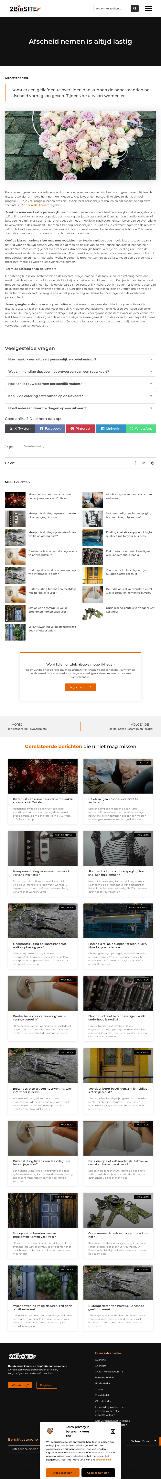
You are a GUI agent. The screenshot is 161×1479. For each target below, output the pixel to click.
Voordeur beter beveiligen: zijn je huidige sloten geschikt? (117, 1090)
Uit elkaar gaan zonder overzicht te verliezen (113, 800)
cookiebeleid (103, 1459)
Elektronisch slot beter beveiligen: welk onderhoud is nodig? (116, 1017)
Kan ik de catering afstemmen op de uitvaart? (80, 396)
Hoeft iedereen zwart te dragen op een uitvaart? (80, 408)
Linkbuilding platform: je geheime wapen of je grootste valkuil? (109, 1411)
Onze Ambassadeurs (107, 1371)
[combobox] (112, 8)
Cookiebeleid (102, 1395)
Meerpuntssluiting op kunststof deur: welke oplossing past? (39, 945)
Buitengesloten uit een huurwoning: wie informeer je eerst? (42, 1090)
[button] (113, 1432)
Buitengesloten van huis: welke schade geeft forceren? (116, 1307)
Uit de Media (102, 1383)
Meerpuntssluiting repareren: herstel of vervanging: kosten (41, 873)
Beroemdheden (104, 1377)
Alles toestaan (62, 1472)
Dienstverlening (16, 78)
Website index (103, 1401)
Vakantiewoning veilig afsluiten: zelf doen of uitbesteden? (42, 1307)
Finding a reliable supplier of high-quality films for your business (117, 945)
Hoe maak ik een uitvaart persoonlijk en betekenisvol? (80, 359)
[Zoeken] (135, 8)
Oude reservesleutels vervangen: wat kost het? (118, 1235)
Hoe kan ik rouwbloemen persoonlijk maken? (80, 384)
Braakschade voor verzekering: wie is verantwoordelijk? (39, 1017)
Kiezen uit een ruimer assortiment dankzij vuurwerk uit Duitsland (43, 800)
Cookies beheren (98, 1472)
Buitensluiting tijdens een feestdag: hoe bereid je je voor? (41, 1162)
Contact (100, 1389)
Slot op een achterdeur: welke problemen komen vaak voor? (34, 1235)
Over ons (100, 1359)
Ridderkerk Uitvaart (35, 205)
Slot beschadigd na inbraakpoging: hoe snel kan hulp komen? (116, 873)
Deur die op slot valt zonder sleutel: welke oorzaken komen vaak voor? (118, 1162)
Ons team (101, 1365)
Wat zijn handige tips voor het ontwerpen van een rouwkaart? (80, 371)
